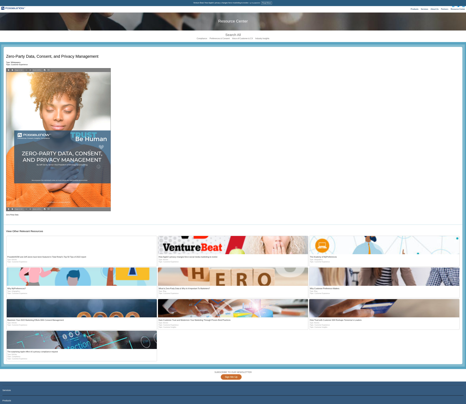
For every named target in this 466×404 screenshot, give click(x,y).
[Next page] (12, 70)
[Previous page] (8, 70)
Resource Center (458, 9)
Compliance (202, 38)
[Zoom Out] (26, 70)
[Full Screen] (48, 70)
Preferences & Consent (220, 38)
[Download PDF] (44, 70)
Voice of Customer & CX (242, 38)
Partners (444, 9)
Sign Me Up (231, 377)
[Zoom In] (30, 70)
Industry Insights (262, 38)
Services (424, 9)
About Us (435, 9)
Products (414, 9)
